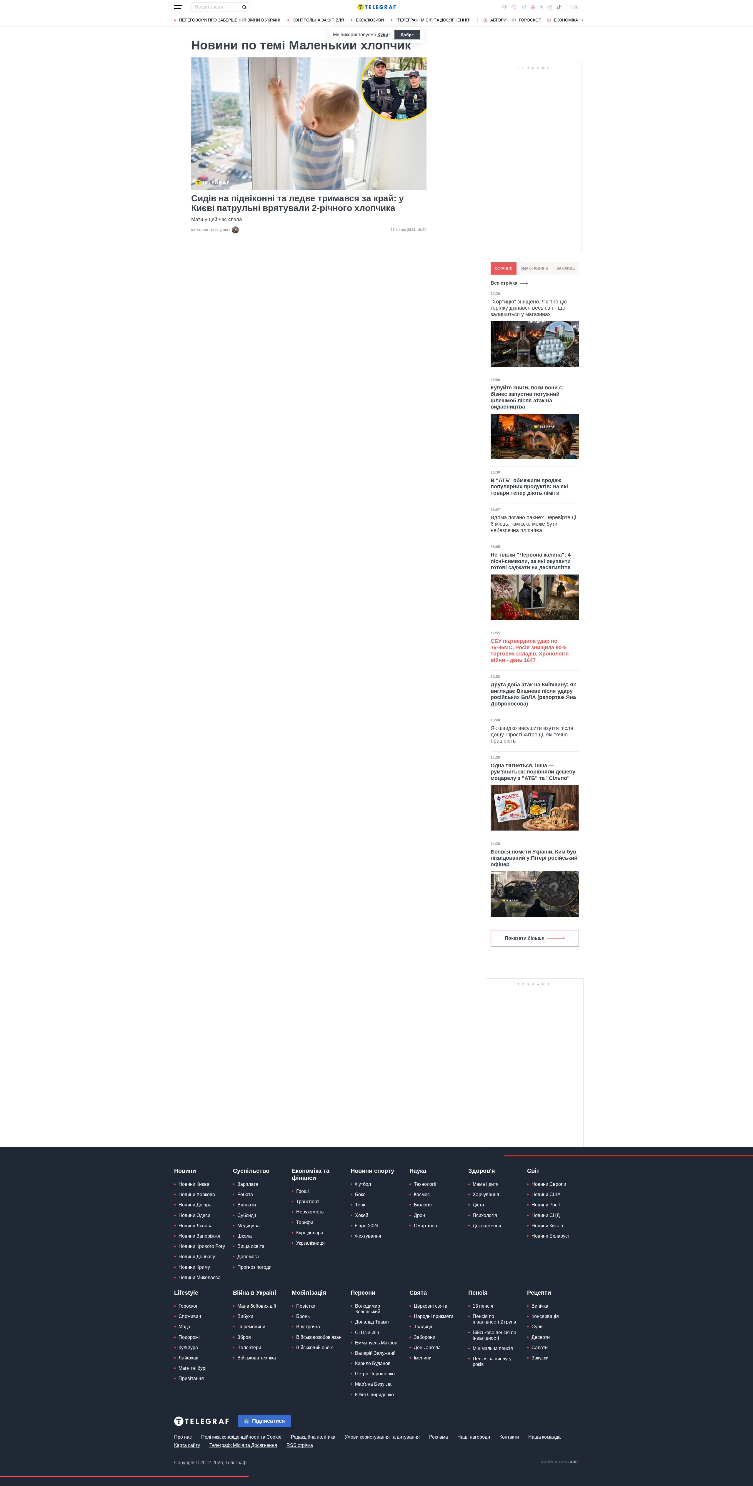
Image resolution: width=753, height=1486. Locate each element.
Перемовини (251, 1326)
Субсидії (246, 1215)
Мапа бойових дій (256, 1306)
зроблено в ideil (560, 1462)
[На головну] (376, 7)
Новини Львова (196, 1225)
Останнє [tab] (503, 268)
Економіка (566, 20)
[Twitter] (541, 7)
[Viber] (514, 7)
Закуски (540, 1357)
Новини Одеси (194, 1215)
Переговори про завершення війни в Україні (229, 20)
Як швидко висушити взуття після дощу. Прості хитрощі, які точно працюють (532, 734)
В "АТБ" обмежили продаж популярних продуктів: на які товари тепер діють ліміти (529, 486)
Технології (425, 1184)
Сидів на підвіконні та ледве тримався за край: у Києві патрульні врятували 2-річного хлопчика (297, 203)
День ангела (427, 1347)
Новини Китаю (547, 1225)
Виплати (246, 1204)
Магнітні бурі (192, 1368)
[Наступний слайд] (582, 20)
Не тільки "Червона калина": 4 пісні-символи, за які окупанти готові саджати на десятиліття (531, 561)
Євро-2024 (367, 1225)
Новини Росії (546, 1204)
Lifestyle (186, 1292)
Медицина (248, 1225)
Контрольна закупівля (318, 20)
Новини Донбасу (197, 1256)
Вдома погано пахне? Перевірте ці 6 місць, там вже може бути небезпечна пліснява (533, 523)
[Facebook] (504, 7)
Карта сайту (187, 1445)
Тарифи (304, 1222)
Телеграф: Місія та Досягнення (243, 1445)
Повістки (305, 1306)
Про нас (183, 1436)
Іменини (423, 1357)
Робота (245, 1194)
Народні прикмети (433, 1316)
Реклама (438, 1436)
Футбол (363, 1184)
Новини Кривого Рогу (202, 1246)
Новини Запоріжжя (199, 1235)
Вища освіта (250, 1246)
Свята (418, 1292)
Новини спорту (372, 1171)
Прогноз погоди (254, 1267)
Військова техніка (256, 1357)
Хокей (361, 1215)
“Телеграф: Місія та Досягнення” (433, 20)
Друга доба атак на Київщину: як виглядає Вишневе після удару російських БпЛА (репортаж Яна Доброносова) (533, 694)
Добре (407, 34)
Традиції (423, 1326)
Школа (244, 1235)
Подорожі (189, 1337)
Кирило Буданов (373, 1363)
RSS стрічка (299, 1445)
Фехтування (368, 1235)
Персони (363, 1292)
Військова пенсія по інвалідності (494, 1335)
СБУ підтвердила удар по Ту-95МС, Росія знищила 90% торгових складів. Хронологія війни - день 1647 (530, 650)
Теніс (360, 1204)
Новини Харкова (197, 1194)
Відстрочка (308, 1326)
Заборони (424, 1337)
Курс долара (309, 1232)
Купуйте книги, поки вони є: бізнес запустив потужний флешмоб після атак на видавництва (527, 397)
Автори (498, 20)
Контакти (509, 1436)
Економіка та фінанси (310, 1174)
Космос (422, 1194)
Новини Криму (194, 1267)
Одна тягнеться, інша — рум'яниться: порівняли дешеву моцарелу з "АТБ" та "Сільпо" (533, 772)
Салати (540, 1347)
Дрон (419, 1215)
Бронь (303, 1316)
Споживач (190, 1316)
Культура (188, 1347)
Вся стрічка (504, 282)
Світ (533, 1171)
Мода (184, 1326)
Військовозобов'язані (319, 1337)
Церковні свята (430, 1306)
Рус (575, 7)
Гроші (302, 1191)
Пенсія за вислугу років (492, 1361)
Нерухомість (310, 1211)
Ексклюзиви (370, 20)
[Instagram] (550, 7)
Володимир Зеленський (367, 1309)
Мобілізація (309, 1292)
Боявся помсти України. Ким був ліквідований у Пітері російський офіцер (534, 858)
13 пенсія (483, 1306)
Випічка (540, 1306)
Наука (417, 1171)
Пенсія (478, 1292)
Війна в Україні (254, 1292)
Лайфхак (188, 1357)
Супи (537, 1326)
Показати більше (524, 938)
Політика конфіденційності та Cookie (241, 1436)
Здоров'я (481, 1171)
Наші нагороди (473, 1436)
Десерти (541, 1337)
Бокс (360, 1194)
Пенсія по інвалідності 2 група (494, 1319)
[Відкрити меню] (178, 7)
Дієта (478, 1204)
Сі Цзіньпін (367, 1332)
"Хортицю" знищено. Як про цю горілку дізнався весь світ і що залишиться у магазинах (529, 308)
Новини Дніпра (195, 1204)
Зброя (244, 1337)
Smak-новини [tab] (534, 268)
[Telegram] (523, 7)
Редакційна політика (313, 1436)
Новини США (546, 1194)
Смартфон (425, 1225)
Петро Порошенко (375, 1373)
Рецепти (539, 1292)
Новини (185, 1171)
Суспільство (251, 1171)
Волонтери (249, 1347)
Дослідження (487, 1225)
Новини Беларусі (550, 1235)
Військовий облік (314, 1347)
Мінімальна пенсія (493, 1348)
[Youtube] (532, 7)
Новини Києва (194, 1184)
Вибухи (245, 1316)
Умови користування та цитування (382, 1436)
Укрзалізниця (310, 1243)
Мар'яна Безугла (373, 1384)
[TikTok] (559, 7)
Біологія (423, 1204)
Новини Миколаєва (200, 1277)
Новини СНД (546, 1215)
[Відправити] (244, 7)
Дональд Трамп (372, 1321)
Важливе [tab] (566, 268)
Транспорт (307, 1201)
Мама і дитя (486, 1184)
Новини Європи (549, 1184)
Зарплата (247, 1184)
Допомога (248, 1256)
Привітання (191, 1378)
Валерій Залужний (375, 1353)
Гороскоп (530, 20)
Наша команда (544, 1436)
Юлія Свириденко (374, 1394)
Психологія (485, 1215)
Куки (382, 34)
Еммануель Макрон (376, 1342)
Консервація (545, 1316)
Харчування (486, 1194)
